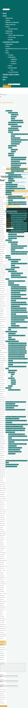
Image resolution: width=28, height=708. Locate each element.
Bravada (14, 231)
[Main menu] (0, 96)
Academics (9, 222)
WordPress (20, 231)
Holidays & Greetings (7, 102)
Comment (2, 662)
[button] (3, 82)
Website (2, 684)
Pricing (8, 224)
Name (1, 674)
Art (1, 102)
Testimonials (9, 226)
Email (1, 679)
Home (7, 218)
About (7, 220)
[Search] (14, 228)
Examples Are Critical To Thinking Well (18, 172)
